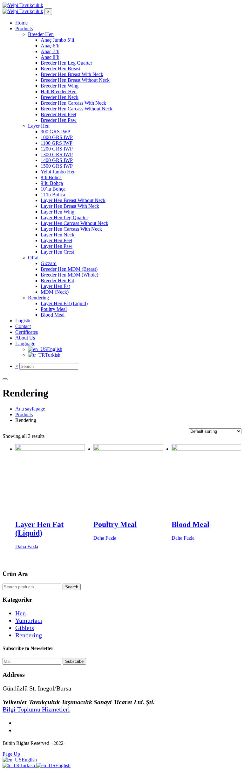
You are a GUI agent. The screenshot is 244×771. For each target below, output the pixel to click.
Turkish (28, 765)
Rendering (28, 635)
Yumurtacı (28, 620)
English (29, 759)
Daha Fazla (26, 546)
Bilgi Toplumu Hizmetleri (36, 709)
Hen (20, 613)
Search (71, 587)
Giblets (24, 627)
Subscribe (74, 661)
